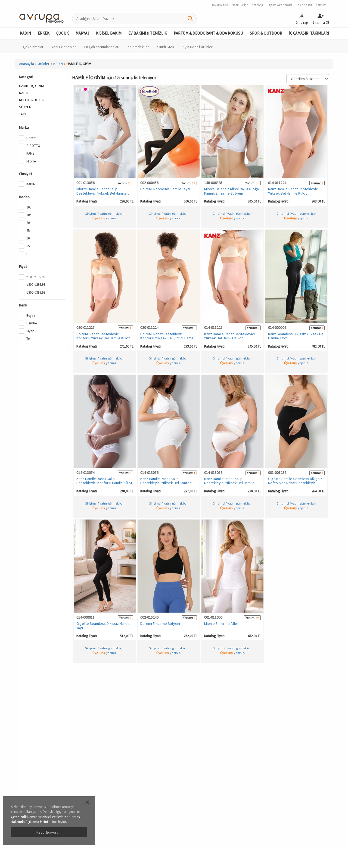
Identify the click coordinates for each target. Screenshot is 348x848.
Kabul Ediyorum (48, 832)
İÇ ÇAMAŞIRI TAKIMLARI (309, 33)
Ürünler (43, 63)
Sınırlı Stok (165, 46)
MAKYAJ (82, 33)
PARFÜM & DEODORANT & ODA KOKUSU (208, 33)
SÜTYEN (25, 107)
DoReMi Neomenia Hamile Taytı (165, 188)
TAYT (23, 114)
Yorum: (123, 183)
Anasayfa (26, 63)
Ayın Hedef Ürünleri (197, 46)
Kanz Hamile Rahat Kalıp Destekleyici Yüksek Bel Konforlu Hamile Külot (167, 483)
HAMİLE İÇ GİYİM (31, 85)
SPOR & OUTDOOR (266, 33)
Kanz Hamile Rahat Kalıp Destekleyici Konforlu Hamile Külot (104, 480)
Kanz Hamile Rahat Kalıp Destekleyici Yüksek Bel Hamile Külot (229, 483)
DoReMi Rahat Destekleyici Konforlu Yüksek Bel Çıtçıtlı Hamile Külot (167, 338)
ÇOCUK (62, 33)
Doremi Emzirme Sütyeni (160, 623)
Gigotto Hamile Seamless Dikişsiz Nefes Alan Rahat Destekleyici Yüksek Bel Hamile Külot (295, 483)
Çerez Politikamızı (24, 817)
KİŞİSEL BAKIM (109, 33)
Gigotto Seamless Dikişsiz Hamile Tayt (103, 625)
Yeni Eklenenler (64, 46)
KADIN (25, 33)
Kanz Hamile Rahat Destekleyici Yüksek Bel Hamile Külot (293, 190)
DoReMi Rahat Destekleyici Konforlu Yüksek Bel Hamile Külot (103, 335)
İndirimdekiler (138, 46)
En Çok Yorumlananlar (101, 46)
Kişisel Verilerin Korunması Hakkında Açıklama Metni (45, 819)
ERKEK (43, 33)
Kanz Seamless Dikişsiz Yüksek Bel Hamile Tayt (296, 335)
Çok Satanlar (33, 46)
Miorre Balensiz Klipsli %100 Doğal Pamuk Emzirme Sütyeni (232, 190)
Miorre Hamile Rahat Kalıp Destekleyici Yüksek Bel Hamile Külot (101, 193)
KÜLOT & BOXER (32, 99)
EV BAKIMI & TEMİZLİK (147, 33)
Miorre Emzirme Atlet (221, 623)
